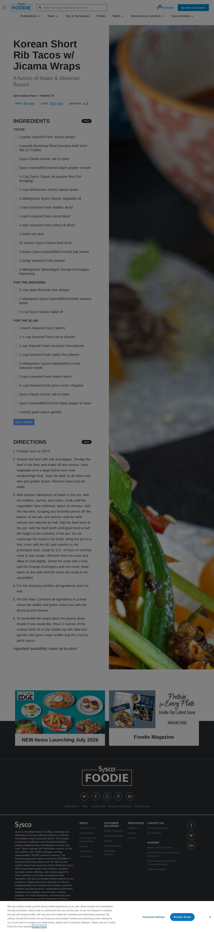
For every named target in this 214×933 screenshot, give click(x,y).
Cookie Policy (39, 926)
